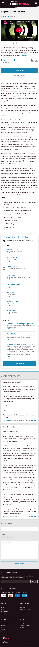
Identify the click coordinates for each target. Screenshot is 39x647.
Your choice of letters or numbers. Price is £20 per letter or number (20, 326)
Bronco (6, 642)
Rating (3, 534)
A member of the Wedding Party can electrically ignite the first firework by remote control (20, 336)
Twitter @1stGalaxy (5, 623)
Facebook (3, 625)
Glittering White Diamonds (14, 251)
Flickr (2, 627)
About (2, 609)
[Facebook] (36, 60)
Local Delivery (4, 613)
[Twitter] (32, 60)
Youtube (3, 629)
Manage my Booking (25, 609)
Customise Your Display (19, 75)
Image (13, 43)
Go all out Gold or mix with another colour (18, 277)
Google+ (3, 631)
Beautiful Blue (12, 303)
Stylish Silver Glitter (12, 312)
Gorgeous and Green (12, 259)
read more (23, 55)
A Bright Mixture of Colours (14, 286)
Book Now (20, 70)
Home (2, 607)
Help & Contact (4, 611)
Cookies (22, 627)
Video (4, 43)
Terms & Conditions (25, 625)
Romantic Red (11, 294)
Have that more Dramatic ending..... (16, 268)
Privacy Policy (23, 623)
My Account (23, 607)
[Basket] (36, 3)
